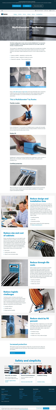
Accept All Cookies (46, 408)
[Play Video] (11, 87)
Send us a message (4, 391)
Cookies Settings (39, 408)
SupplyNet (21, 396)
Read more (13, 352)
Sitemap (20, 398)
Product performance (25, 19)
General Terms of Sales (37, 396)
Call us (2, 392)
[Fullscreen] (45, 87)
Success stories (22, 393)
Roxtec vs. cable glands (23, 395)
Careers (34, 393)
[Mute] (40, 87)
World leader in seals (36, 391)
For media (34, 392)
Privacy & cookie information (38, 398)
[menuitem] (15, 14)
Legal (34, 395)
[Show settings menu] (42, 87)
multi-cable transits (17, 91)
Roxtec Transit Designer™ (37, 224)
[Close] (55, 1)
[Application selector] (2, 10)
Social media (35, 399)
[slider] (25, 87)
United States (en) (18, 2)
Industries (21, 391)
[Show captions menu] (38, 87)
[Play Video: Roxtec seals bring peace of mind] (28, 76)
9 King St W (3, 397)
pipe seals (25, 91)
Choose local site (52, 391)
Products (17, 19)
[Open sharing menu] (43, 87)
